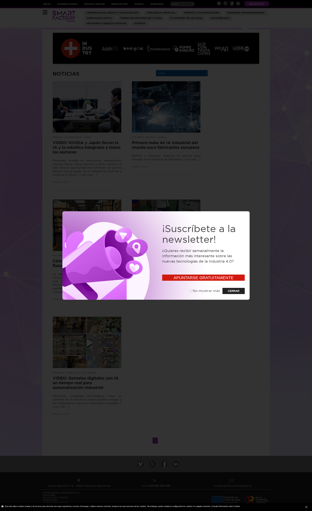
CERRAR (233, 291)
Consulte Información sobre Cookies (225, 506)
